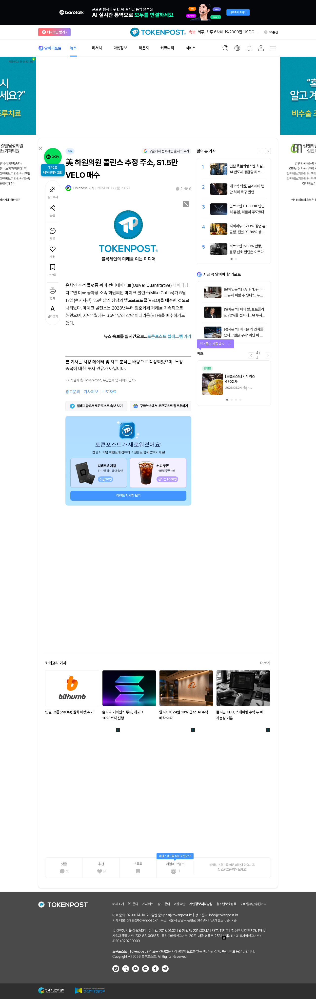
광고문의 (72, 391)
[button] (268, 151)
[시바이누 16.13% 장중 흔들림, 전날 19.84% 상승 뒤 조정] (218, 233)
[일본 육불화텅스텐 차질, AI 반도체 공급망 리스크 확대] (218, 174)
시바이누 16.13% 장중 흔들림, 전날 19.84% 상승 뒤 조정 (247, 232)
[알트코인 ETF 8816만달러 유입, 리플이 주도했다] (218, 213)
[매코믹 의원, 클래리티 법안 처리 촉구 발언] (218, 194)
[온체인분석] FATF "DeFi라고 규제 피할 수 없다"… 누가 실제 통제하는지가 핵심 (243, 295)
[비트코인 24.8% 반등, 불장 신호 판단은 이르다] (218, 253)
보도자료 (109, 391)
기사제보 (91, 391)
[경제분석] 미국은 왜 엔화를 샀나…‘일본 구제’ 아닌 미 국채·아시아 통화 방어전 (243, 335)
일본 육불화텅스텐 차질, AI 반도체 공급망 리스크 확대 (247, 172)
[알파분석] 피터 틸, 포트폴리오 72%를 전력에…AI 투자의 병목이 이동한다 (244, 315)
